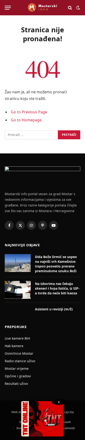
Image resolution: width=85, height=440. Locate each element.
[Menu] (8, 7)
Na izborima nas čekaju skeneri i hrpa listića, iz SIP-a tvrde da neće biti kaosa (57, 288)
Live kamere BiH (17, 338)
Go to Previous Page (29, 112)
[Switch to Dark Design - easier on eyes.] (77, 8)
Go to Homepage (26, 120)
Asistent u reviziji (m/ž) (54, 309)
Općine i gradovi (18, 376)
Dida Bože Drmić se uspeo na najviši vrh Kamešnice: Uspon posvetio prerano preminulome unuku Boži (56, 264)
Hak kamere (14, 346)
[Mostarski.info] (42, 7)
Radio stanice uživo (20, 361)
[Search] (70, 7)
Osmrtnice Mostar (19, 353)
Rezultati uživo (16, 383)
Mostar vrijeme (17, 368)
